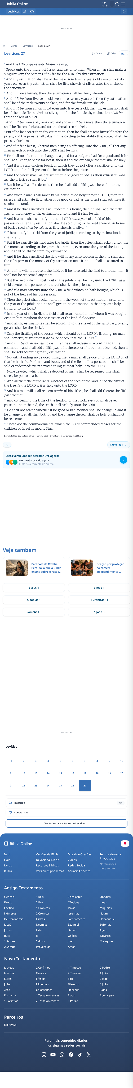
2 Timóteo (74, 973)
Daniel (72, 930)
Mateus (9, 968)
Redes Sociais (77, 865)
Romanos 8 (33, 612)
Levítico (9, 908)
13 (35, 773)
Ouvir (99, 53)
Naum (104, 913)
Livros (14, 45)
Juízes (8, 930)
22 (23, 785)
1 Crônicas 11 (99, 600)
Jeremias (73, 913)
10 (121, 761)
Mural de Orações (79, 854)
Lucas (8, 979)
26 (72, 785)
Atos (7, 990)
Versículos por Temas (50, 871)
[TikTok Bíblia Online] (80, 1054)
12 (23, 773)
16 (72, 773)
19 (109, 773)
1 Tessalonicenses (47, 995)
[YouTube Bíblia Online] (53, 1054)
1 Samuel (10, 941)
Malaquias (106, 941)
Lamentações (76, 919)
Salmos (41, 941)
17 (84, 773)
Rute (7, 936)
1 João (104, 973)
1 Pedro (73, 1001)
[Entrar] (105, 4)
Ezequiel (73, 924)
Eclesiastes (75, 897)
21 (11, 785)
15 (60, 773)
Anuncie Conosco (79, 871)
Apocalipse (107, 995)
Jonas (103, 902)
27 (24, 11)
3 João (104, 984)
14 (48, 773)
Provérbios (43, 947)
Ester (39, 930)
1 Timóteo (74, 968)
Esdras (40, 919)
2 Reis (40, 902)
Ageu (103, 930)
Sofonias (105, 924)
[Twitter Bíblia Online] (89, 1054)
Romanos (10, 995)
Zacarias (105, 936)
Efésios (40, 979)
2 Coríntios (43, 968)
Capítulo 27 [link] (44, 45)
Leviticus (28, 45)
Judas (103, 990)
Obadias (105, 897)
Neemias (41, 924)
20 (121, 773)
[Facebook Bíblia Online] (71, 1054)
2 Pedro (105, 968)
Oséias (72, 936)
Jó (37, 936)
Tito (70, 979)
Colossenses (44, 990)
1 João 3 (99, 612)
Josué (7, 924)
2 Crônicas (43, 913)
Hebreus (73, 990)
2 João (104, 979)
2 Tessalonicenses (47, 1001)
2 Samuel (10, 947)
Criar (113, 53)
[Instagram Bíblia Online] (44, 1054)
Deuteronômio (14, 919)
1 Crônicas (43, 908)
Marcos (9, 973)
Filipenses (42, 984)
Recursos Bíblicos (47, 865)
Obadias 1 (34, 600)
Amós (71, 947)
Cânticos (73, 902)
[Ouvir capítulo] (124, 11)
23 (35, 785)
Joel (70, 941)
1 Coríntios (11, 1001)
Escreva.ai (10, 1025)
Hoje (7, 860)
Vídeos (72, 860)
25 (60, 785)
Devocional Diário (47, 860)
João (7, 984)
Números (10, 913)
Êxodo (8, 902)
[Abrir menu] (123, 4)
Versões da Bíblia (47, 854)
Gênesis (9, 897)
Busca (8, 871)
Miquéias (106, 908)
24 (48, 785)
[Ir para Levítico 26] (7, 444)
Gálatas (41, 973)
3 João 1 (99, 588)
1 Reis (40, 897)
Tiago (71, 995)
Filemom (73, 984)
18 (97, 773)
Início (7, 854)
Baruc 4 (34, 588)
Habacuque (107, 919)
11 (11, 773)
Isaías (71, 908)
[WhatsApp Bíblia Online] (62, 1054)
